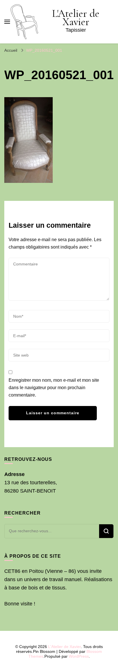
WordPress (79, 656)
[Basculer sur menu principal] (7, 22)
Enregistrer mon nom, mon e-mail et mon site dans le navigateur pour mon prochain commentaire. (54, 387)
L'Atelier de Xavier (75, 17)
